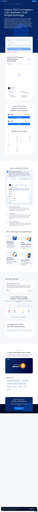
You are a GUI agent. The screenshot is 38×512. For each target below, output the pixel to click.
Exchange (19, 408)
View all (24, 317)
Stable (19, 305)
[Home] (4, 1)
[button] (19, 187)
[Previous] (29, 279)
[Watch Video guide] (19, 366)
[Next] (32, 279)
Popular (10, 305)
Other (28, 305)
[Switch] (29, 42)
